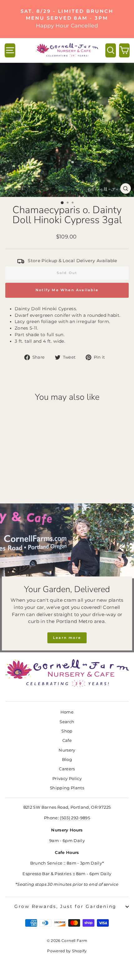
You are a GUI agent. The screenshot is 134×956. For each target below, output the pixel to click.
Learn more (67, 637)
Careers (67, 769)
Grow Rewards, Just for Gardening (65, 906)
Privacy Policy (67, 778)
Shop (66, 731)
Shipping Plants (67, 788)
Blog (67, 759)
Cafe (67, 740)
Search (67, 721)
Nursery (67, 750)
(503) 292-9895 (75, 818)
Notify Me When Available (67, 290)
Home (67, 712)
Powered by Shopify (67, 951)
